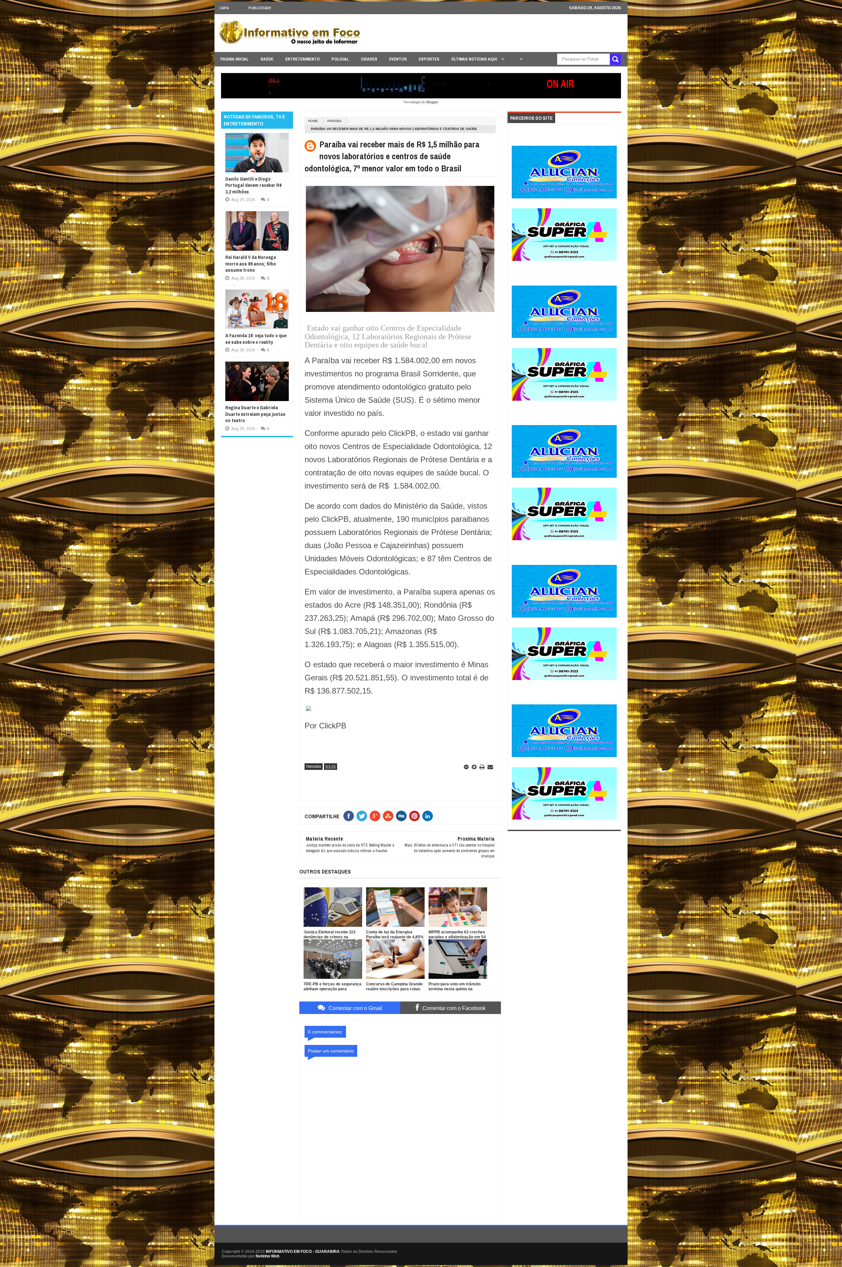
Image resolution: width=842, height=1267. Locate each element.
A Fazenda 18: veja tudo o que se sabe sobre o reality (255, 338)
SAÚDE (266, 59)
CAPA (224, 7)
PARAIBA (334, 121)
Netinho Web (267, 1256)
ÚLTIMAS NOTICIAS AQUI (474, 59)
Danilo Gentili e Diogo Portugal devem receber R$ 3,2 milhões (253, 185)
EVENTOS (398, 59)
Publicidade (259, 7)
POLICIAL (340, 59)
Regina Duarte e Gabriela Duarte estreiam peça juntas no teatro (255, 414)
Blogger (432, 102)
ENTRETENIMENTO (302, 59)
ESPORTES (429, 59)
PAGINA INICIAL (234, 59)
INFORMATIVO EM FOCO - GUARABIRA (303, 1251)
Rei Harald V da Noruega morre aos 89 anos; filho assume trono (250, 263)
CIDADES (369, 59)
